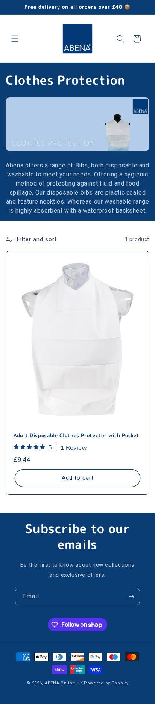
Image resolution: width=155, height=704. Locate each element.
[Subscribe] (131, 596)
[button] (15, 38)
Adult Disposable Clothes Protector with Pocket (76, 435)
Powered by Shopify (106, 683)
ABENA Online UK (64, 683)
